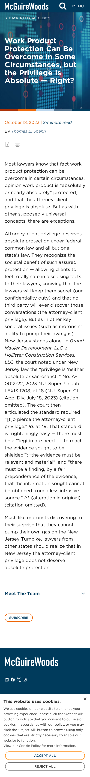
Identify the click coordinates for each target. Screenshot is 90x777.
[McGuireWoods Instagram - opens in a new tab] (25, 680)
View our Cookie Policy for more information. (39, 746)
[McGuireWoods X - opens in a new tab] (19, 680)
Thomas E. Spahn (28, 131)
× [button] (85, 699)
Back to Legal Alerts (29, 18)
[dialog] (45, 735)
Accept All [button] (45, 755)
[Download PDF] (7, 144)
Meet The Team (22, 593)
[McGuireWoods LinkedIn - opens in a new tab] (7, 680)
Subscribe (18, 618)
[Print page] (17, 144)
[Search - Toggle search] (62, 6)
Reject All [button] (45, 766)
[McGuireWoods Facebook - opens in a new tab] (13, 680)
